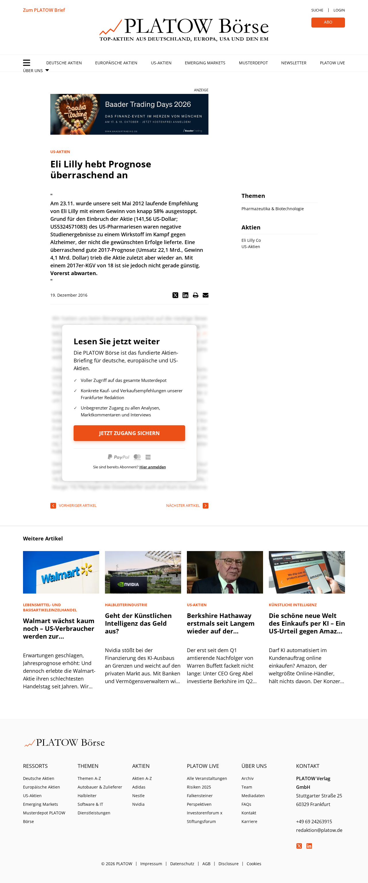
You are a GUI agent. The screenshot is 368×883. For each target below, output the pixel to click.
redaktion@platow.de (319, 830)
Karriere (249, 821)
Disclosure (228, 863)
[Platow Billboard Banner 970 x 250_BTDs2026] (129, 114)
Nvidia (138, 804)
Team (246, 787)
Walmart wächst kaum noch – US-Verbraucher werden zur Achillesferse (59, 632)
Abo (328, 22)
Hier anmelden (152, 466)
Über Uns (33, 70)
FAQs (246, 804)
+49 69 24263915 (314, 821)
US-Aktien (161, 62)
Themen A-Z (89, 778)
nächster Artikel (183, 505)
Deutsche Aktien (64, 62)
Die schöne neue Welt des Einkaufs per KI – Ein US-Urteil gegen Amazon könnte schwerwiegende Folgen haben (307, 634)
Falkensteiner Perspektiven (200, 800)
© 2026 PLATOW (116, 863)
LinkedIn (309, 846)
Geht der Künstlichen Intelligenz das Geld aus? (138, 623)
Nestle (138, 795)
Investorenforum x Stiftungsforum (204, 817)
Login (339, 10)
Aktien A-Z (142, 778)
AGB (206, 863)
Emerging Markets (205, 62)
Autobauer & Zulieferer (100, 787)
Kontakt (248, 813)
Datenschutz (182, 863)
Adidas (138, 787)
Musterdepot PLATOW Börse (44, 817)
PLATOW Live (332, 62)
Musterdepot (253, 62)
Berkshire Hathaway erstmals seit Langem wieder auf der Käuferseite (221, 627)
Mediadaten (253, 795)
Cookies (254, 863)
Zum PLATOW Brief (44, 10)
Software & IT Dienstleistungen (94, 808)
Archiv (247, 778)
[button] (175, 295)
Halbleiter (87, 795)
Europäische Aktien (116, 62)
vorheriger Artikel (78, 505)
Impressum (151, 863)
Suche (317, 10)
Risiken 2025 (199, 787)
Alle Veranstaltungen (207, 778)
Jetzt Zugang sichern (129, 433)
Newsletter (293, 62)
